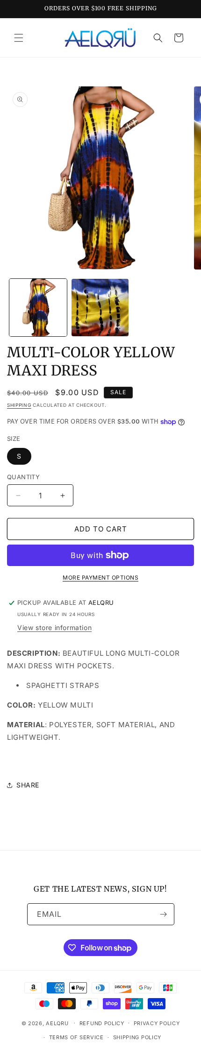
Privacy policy (157, 1023)
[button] (18, 38)
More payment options (100, 577)
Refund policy (101, 1023)
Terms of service (76, 1037)
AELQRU (57, 1023)
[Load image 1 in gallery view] (38, 307)
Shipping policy (137, 1037)
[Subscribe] (163, 914)
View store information (54, 627)
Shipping (19, 405)
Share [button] (27, 785)
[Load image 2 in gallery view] (100, 307)
